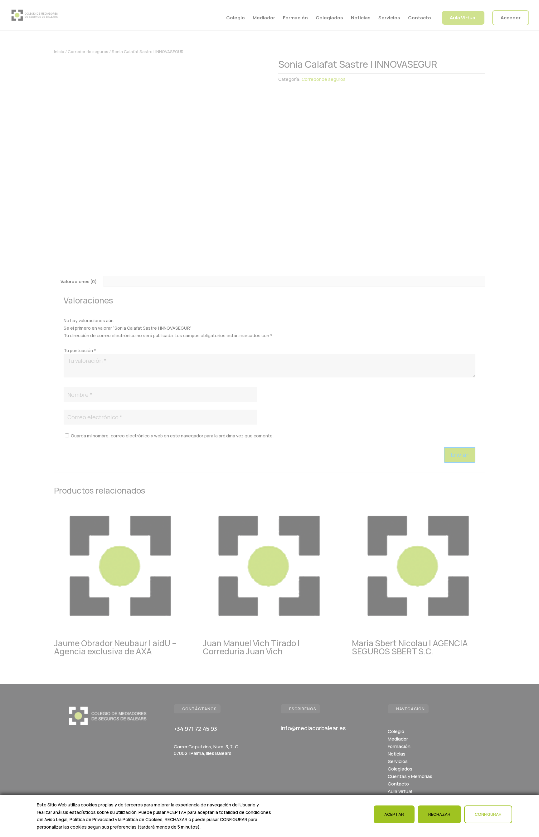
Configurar (488, 814)
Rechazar (439, 814)
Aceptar (394, 814)
